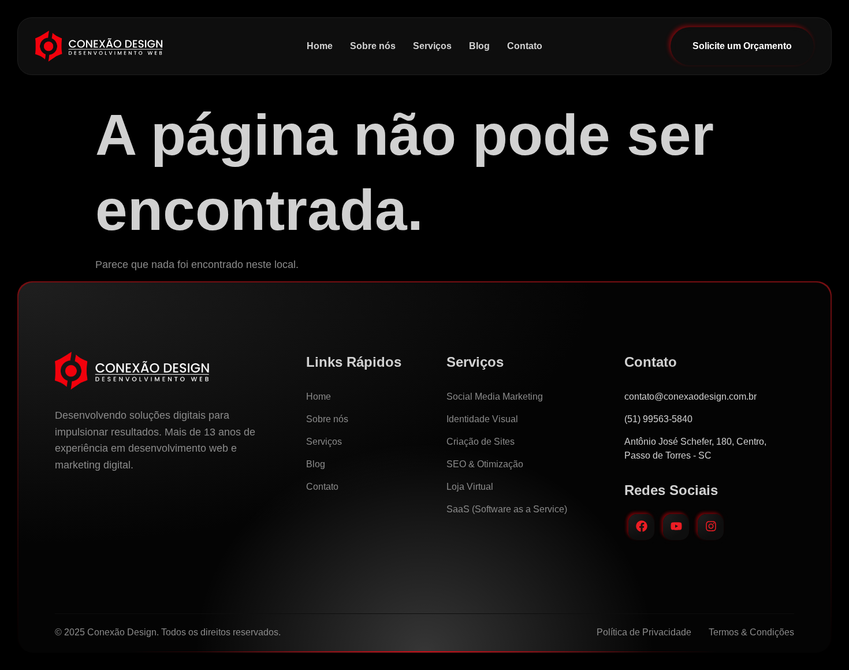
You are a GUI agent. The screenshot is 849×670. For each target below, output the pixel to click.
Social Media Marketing (494, 396)
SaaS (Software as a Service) (506, 509)
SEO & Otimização (484, 464)
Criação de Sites (480, 441)
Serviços (432, 46)
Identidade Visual (482, 419)
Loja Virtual (469, 487)
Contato (524, 46)
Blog (479, 46)
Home (320, 46)
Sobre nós (373, 46)
